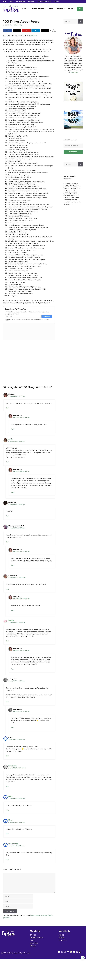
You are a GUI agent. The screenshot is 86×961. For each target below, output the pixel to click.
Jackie (10, 439)
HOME (61, 935)
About (11, 1)
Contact (57, 1)
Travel (24, 9)
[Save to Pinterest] (26, 30)
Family (70, 9)
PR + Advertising (20, 1)
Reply (7, 408)
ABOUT (62, 938)
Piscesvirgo (12, 766)
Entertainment (38, 9)
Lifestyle (59, 9)
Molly (10, 796)
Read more (74, 72)
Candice (11, 620)
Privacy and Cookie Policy (44, 1)
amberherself (13, 844)
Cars (51, 9)
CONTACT (63, 940)
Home (4, 1)
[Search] (80, 21)
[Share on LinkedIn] (35, 30)
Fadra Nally (33, 36)
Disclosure (31, 1)
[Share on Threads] (45, 30)
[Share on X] (17, 30)
